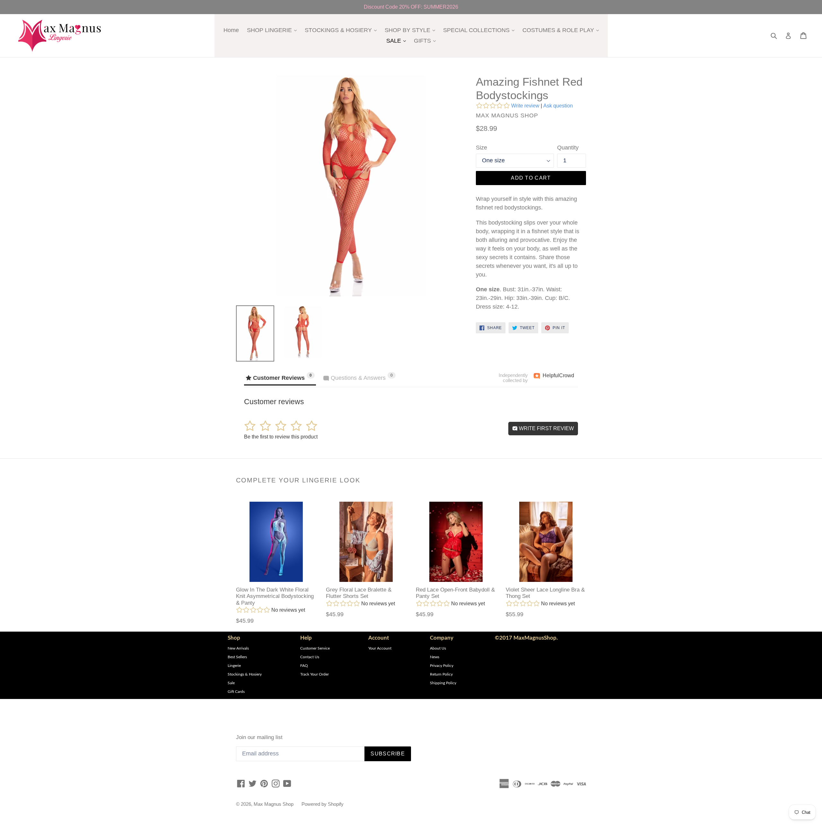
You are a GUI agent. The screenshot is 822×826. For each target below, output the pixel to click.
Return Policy (441, 674)
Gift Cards (236, 692)
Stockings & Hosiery (245, 674)
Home (231, 30)
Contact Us (309, 657)
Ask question (558, 105)
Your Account (379, 648)
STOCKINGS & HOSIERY (342, 30)
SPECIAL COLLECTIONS (480, 30)
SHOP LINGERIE (273, 30)
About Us (438, 648)
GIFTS (426, 40)
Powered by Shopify (323, 804)
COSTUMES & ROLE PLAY (562, 30)
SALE (397, 40)
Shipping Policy (443, 683)
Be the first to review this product (281, 436)
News (434, 657)
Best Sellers (237, 657)
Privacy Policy (441, 666)
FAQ (304, 666)
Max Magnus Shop (273, 804)
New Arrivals (238, 648)
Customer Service (315, 648)
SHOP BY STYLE (411, 30)
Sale (231, 683)
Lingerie (234, 666)
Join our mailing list (259, 737)
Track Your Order (314, 674)
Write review (525, 105)
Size (481, 147)
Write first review (546, 428)
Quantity (568, 147)
